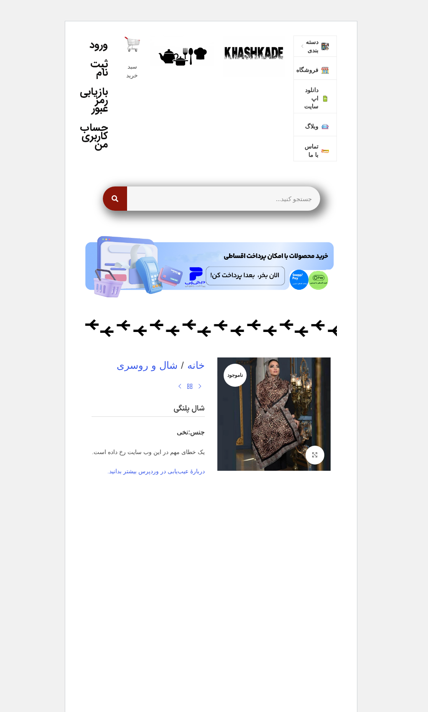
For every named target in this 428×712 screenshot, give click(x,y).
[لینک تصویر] (254, 55)
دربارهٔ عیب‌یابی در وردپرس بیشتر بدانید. (156, 471)
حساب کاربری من (96, 136)
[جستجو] (115, 198)
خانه (196, 365)
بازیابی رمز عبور (96, 100)
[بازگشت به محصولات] (190, 387)
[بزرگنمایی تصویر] (315, 455)
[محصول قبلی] (200, 387)
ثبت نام (99, 68)
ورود (98, 45)
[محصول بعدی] (180, 387)
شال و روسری (147, 365)
